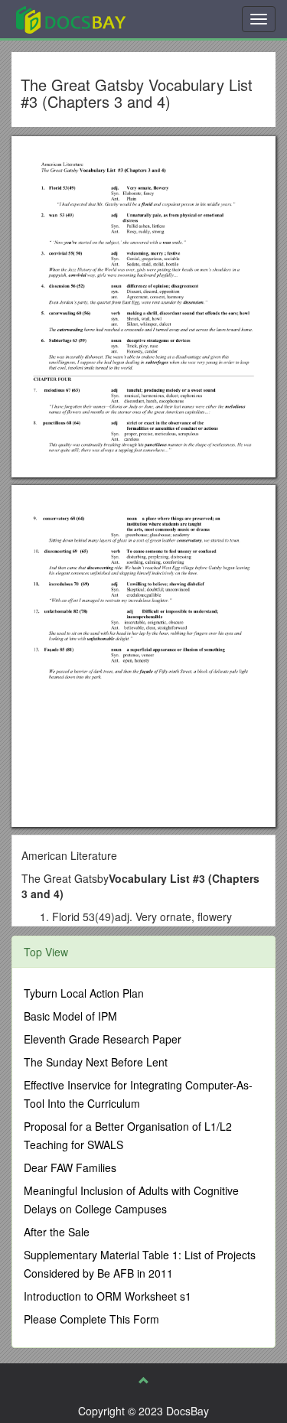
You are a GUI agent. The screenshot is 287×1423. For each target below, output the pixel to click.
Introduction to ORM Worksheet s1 (107, 1296)
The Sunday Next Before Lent (96, 1062)
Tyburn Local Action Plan (84, 993)
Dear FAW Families (70, 1167)
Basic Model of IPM (70, 1016)
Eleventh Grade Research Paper (102, 1039)
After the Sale (57, 1231)
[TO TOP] (144, 1380)
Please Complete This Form (91, 1319)
